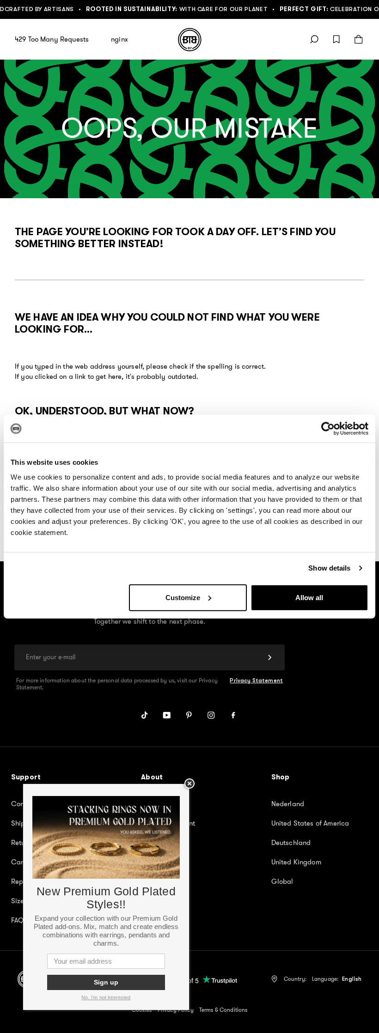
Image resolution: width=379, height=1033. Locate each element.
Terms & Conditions (223, 1010)
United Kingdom (296, 862)
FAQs (19, 920)
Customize (182, 597)
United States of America (310, 823)
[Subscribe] (270, 657)
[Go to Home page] (190, 39)
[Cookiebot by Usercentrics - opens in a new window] (327, 429)
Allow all (309, 597)
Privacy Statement (256, 680)
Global (282, 881)
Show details (329, 568)
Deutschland (291, 842)
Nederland (287, 803)
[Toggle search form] (314, 39)
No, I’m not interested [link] (105, 997)
